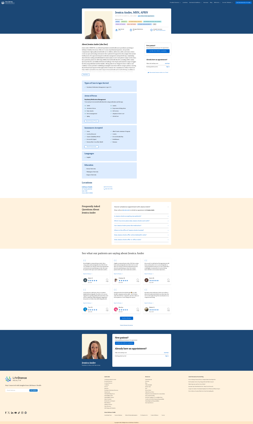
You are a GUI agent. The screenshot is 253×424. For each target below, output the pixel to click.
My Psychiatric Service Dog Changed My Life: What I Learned (201, 381)
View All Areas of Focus (91, 121)
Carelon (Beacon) (91, 134)
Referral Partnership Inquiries (131, 415)
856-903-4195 (126, 210)
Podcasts (147, 381)
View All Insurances (91, 146)
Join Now (167, 63)
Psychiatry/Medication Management (96, 87)
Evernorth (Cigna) (91, 139)
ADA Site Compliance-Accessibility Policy (153, 397)
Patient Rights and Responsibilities (152, 401)
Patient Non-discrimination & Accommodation (155, 393)
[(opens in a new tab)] (5, 413)
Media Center (148, 386)
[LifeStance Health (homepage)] (8, 2)
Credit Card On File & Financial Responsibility (154, 399)
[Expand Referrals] (220, 2)
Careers (163, 415)
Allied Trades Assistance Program (121, 131)
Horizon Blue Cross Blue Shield (95, 142)
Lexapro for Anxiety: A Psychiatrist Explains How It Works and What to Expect (204, 388)
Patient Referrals (148, 379)
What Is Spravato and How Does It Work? (196, 384)
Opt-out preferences (149, 402)
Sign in (168, 66)
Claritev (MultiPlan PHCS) (93, 136)
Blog (146, 383)
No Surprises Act (144, 415)
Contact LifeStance (154, 415)
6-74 (119, 30)
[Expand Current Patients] (232, 2)
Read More (85, 74)
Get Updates (33, 390)
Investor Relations (118, 415)
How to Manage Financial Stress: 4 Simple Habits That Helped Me (202, 379)
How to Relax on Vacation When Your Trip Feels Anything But (200, 391)
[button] (174, 2)
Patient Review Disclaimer (126, 325)
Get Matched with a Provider (243, 2)
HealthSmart (116, 139)
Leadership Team (108, 415)
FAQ (146, 388)
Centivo (115, 134)
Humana (115, 142)
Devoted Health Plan (118, 136)
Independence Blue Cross (93, 144)
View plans (160, 30)
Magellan (115, 144)
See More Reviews (126, 318)
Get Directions (108, 186)
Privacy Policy (148, 390)
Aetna (88, 131)
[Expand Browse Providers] (180, 2)
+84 (155, 24)
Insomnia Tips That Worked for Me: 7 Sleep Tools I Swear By (200, 386)
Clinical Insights (148, 384)
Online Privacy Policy (149, 392)
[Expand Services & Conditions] (201, 2)
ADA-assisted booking (150, 395)
